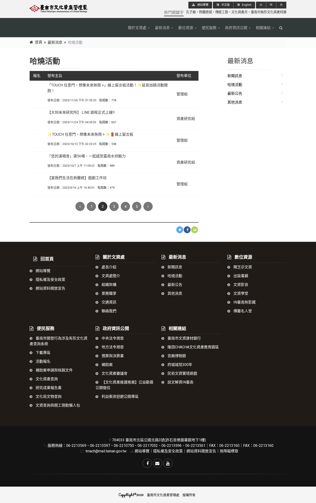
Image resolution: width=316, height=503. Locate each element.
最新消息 (162, 28)
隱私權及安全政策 (50, 279)
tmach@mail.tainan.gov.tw (106, 451)
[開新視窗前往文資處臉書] (147, 463)
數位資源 (185, 28)
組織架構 (108, 284)
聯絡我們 (108, 311)
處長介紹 (108, 267)
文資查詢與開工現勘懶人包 (57, 405)
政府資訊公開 (236, 28)
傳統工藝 (221, 12)
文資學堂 (240, 293)
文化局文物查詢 (48, 396)
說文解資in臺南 (180, 382)
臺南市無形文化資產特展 (268, 12)
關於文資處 (137, 28)
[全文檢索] (281, 28)
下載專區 (42, 352)
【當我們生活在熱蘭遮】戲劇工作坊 (77, 178)
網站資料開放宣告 (50, 288)
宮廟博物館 (176, 356)
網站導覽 (202, 4)
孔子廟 (191, 12)
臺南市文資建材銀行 (184, 338)
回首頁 (46, 259)
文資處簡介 (110, 276)
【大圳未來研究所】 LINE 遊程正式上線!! (81, 112)
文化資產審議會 (114, 373)
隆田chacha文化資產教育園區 (193, 347)
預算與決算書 (112, 356)
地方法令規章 (112, 347)
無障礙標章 (229, 451)
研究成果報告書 (48, 388)
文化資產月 (239, 12)
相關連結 (263, 28)
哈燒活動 (234, 85)
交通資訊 (108, 302)
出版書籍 (240, 276)
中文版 (225, 4)
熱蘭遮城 (205, 12)
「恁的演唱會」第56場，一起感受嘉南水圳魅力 (86, 156)
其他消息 (234, 102)
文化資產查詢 (46, 379)
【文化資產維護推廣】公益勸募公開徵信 (124, 385)
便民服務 (209, 28)
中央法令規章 (112, 338)
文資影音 (240, 284)
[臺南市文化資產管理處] (70, 8)
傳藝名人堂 (242, 311)
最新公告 (234, 93)
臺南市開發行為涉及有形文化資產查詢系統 (58, 341)
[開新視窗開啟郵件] (157, 463)
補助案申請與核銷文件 (54, 370)
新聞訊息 (234, 76)
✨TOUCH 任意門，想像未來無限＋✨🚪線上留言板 (90, 134)
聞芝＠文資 (242, 267)
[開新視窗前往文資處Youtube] (168, 463)
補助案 (107, 364)
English (246, 4)
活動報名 (42, 361)
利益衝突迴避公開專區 (120, 396)
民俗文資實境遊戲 (182, 373)
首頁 (38, 42)
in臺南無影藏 (244, 302)
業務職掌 (108, 293)
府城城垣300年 (179, 364)
